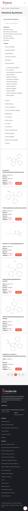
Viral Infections (4, 483)
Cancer (3, 479)
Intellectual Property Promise (16, 505)
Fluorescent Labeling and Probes (9, 460)
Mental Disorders (5, 486)
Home (2, 8)
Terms (2, 506)
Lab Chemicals (8, 117)
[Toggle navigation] (24, 3)
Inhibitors (7, 40)
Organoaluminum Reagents (12, 79)
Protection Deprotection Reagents (14, 93)
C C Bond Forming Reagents (12, 67)
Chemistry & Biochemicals (11, 31)
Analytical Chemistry (10, 38)
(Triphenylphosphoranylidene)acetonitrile (14, 208)
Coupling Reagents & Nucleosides (14, 72)
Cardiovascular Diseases (7, 473)
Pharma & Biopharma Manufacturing (13, 34)
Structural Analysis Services (7, 454)
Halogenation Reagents (11, 77)
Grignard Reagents (10, 74)
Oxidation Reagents (10, 90)
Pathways (7, 143)
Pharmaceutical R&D (6, 470)
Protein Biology (8, 36)
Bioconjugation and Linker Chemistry (10, 463)
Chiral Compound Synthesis (7, 457)
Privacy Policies (5, 505)
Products (7, 8)
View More (18, 183)
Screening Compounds (10, 56)
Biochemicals (8, 60)
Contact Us (4, 405)
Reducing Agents (10, 95)
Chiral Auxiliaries (10, 70)
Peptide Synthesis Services (7, 450)
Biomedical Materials (10, 50)
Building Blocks (8, 113)
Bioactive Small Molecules (11, 130)
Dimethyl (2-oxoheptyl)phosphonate (12, 243)
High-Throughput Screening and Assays (10, 466)
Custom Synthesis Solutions (8, 444)
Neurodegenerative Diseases (8, 492)
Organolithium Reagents (11, 81)
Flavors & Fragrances (10, 107)
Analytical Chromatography (11, 140)
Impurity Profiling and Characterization (10, 447)
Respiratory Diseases (6, 476)
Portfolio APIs (8, 126)
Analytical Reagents (9, 136)
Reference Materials (9, 133)
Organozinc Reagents (11, 88)
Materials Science (9, 29)
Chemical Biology (9, 103)
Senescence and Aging (6, 489)
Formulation (8, 123)
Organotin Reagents (10, 86)
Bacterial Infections (5, 496)
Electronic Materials (9, 46)
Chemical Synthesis (14, 8)
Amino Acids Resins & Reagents (12, 110)
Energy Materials (9, 53)
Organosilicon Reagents (11, 83)
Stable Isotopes (9, 120)
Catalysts (7, 100)
